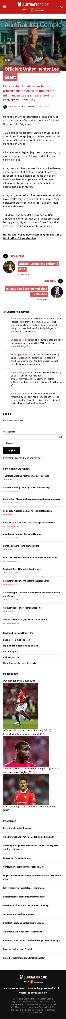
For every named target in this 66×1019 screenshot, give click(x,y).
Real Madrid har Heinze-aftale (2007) (24, 734)
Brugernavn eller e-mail (13, 420)
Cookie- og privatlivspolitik (33, 993)
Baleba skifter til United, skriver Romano (22, 569)
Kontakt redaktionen (14, 988)
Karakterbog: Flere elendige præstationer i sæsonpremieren (31, 499)
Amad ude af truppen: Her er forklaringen (22, 534)
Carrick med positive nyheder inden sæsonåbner (26, 581)
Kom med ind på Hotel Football (18, 949)
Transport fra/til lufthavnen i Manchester (22, 931)
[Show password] (60, 437)
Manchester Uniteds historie (20, 663)
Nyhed (8, 60)
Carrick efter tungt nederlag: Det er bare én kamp (26, 487)
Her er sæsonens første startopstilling (21, 546)
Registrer (8, 458)
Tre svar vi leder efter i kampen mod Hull (22, 608)
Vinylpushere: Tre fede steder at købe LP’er (23, 867)
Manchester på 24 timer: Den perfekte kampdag (26, 905)
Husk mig (10, 443)
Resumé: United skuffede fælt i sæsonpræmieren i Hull (29, 522)
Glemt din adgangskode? (29, 458)
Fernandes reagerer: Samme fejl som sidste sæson (27, 511)
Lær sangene (10, 651)
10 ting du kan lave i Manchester (18, 914)
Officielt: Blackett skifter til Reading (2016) (27, 730)
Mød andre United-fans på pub (21, 646)
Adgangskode (9, 432)
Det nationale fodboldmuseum (17, 828)
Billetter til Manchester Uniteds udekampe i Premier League (31, 940)
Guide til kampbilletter (16, 640)
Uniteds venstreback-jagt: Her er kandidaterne (25, 619)
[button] (4, 7)
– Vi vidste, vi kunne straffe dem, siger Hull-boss (26, 476)
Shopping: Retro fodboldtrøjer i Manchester (24, 896)
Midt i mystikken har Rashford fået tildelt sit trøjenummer (30, 557)
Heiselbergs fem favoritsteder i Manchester (24, 958)
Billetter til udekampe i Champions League (23, 923)
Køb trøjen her (11, 657)
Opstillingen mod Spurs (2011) (20, 680)
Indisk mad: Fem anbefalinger (17, 858)
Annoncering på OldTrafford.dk (43, 988)
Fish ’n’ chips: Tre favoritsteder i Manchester (24, 888)
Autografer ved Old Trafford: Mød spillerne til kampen (28, 837)
